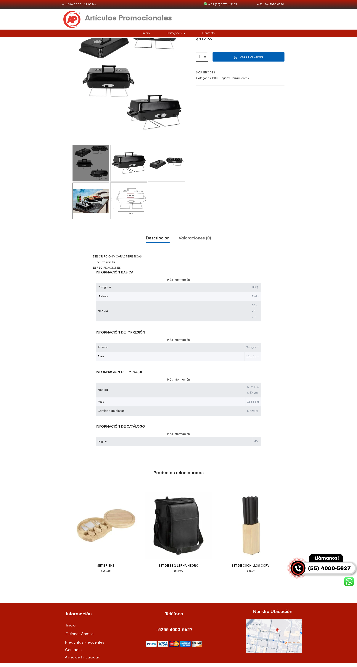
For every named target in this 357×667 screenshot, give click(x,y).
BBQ (215, 78)
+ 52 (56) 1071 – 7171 (222, 4)
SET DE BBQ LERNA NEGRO (178, 565)
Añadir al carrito (252, 57)
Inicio (146, 33)
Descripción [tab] (158, 238)
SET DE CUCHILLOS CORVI (251, 565)
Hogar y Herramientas (234, 78)
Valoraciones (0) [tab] (195, 238)
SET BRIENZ (106, 565)
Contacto (208, 33)
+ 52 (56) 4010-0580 (270, 4)
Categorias (174, 33)
